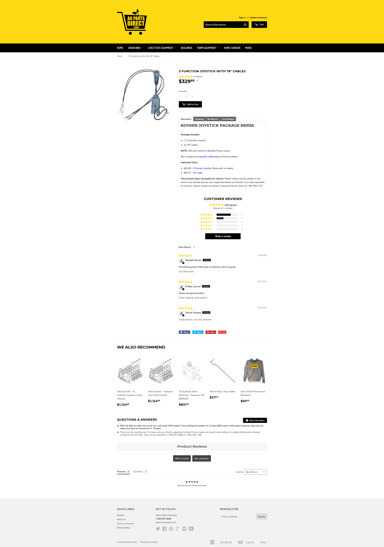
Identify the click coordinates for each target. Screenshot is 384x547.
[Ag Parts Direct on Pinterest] (171, 529)
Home (120, 47)
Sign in (242, 17)
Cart (261, 24)
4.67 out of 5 (231, 204)
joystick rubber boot (209, 156)
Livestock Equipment (161, 47)
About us (121, 519)
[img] (185, 255)
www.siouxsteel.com (166, 522)
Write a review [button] (223, 236)
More (248, 47)
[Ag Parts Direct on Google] (178, 529)
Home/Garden (232, 47)
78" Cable (197, 172)
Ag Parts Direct (130, 542)
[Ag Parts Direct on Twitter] (158, 529)
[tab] (186, 119)
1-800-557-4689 (163, 518)
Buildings (186, 47)
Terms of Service (125, 523)
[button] (186, 76)
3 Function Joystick (202, 168)
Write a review (182, 458)
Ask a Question (257, 420)
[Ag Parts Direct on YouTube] (191, 529)
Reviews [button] (121, 471)
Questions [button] (138, 471)
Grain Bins (134, 47)
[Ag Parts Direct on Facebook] (164, 529)
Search (120, 515)
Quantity (183, 91)
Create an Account (258, 17)
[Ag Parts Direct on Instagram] (184, 529)
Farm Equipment (207, 47)
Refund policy (123, 527)
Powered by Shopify (149, 542)
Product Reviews (192, 446)
